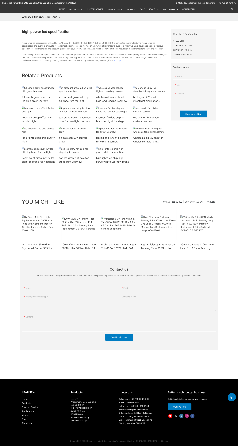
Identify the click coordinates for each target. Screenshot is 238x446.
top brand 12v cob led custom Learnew (146, 119)
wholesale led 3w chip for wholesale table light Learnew (148, 139)
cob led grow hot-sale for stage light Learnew (74, 160)
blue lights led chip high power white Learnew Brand (112, 160)
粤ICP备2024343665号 (147, 441)
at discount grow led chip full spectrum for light (74, 99)
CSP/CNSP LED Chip (194, 202)
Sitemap (164, 441)
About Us (27, 423)
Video (25, 415)
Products (211, 202)
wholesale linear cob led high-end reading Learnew (111, 99)
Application (28, 411)
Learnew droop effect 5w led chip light (37, 119)
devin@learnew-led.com (195, 3)
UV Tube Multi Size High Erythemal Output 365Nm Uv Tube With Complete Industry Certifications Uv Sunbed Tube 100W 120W (40, 246)
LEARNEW (26, 17)
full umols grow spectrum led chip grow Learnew (36, 99)
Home (25, 399)
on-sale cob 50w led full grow (73, 139)
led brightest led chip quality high (38, 139)
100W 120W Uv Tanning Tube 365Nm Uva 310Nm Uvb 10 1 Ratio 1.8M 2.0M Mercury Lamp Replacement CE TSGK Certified (79, 246)
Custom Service (30, 407)
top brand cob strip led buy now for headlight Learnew (75, 119)
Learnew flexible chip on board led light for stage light (110, 119)
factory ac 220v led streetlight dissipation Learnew (145, 99)
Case (24, 419)
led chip (117, 60)
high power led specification (47, 17)
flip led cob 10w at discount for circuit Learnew (112, 139)
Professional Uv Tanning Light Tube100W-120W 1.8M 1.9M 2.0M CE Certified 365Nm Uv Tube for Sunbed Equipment (118, 246)
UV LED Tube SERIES (172, 202)
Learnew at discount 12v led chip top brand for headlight (38, 160)
